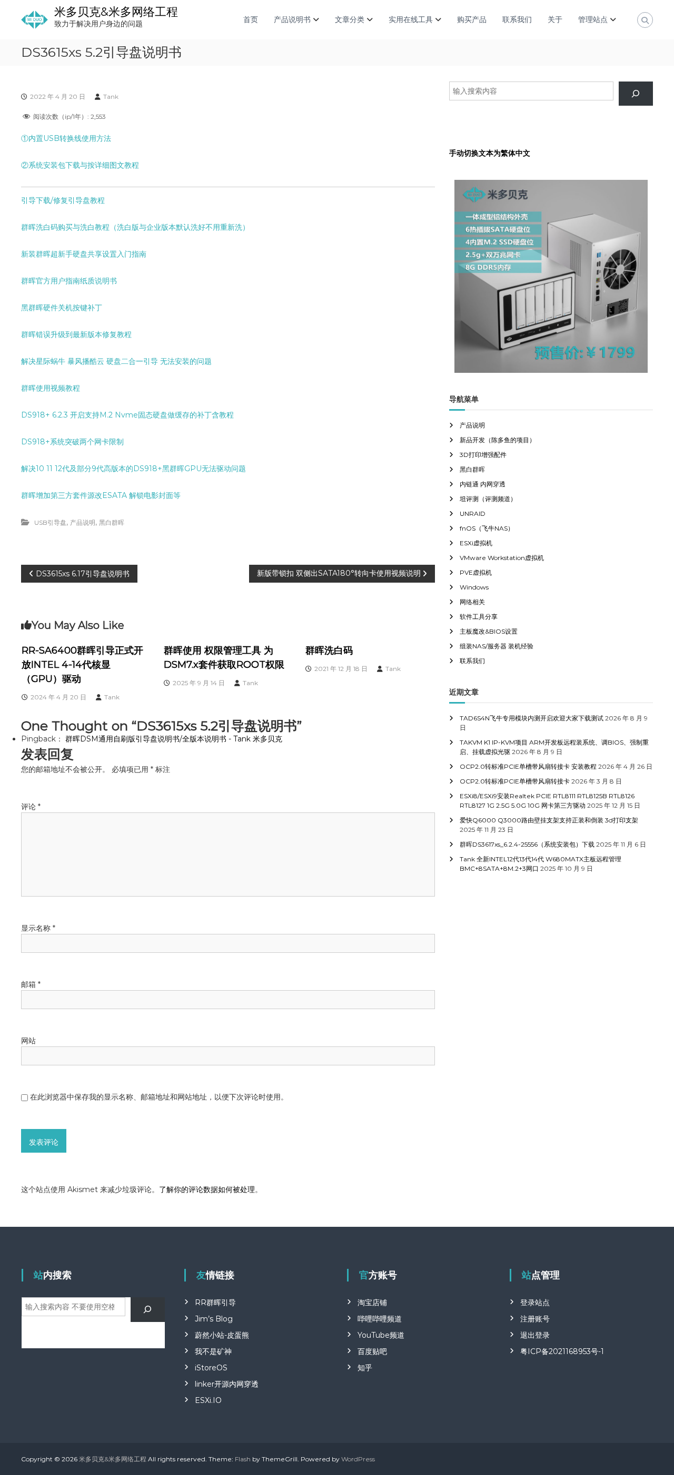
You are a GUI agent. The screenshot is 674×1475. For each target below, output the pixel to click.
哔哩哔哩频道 (380, 1319)
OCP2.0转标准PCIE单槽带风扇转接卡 (515, 781)
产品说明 (82, 522)
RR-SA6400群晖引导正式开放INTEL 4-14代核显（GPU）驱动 (82, 665)
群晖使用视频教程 (50, 388)
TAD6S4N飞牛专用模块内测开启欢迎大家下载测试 (531, 718)
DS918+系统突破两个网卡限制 (72, 441)
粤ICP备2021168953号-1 (562, 1351)
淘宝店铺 (372, 1302)
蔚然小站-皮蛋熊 (222, 1335)
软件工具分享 (479, 616)
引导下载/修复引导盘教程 (63, 200)
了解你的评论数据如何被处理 (207, 1189)
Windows (474, 587)
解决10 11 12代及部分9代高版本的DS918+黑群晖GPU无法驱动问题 (133, 468)
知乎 (365, 1367)
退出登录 (535, 1335)
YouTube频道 (381, 1335)
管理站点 (593, 19)
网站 (28, 1040)
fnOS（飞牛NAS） (487, 528)
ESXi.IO (208, 1400)
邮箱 (31, 984)
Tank (110, 96)
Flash (243, 1459)
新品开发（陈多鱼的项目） (498, 440)
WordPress (358, 1459)
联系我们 (517, 19)
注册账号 (535, 1319)
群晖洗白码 (329, 650)
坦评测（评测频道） (488, 499)
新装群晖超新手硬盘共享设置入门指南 (83, 254)
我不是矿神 (213, 1351)
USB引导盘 (50, 522)
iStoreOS (211, 1367)
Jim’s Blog (214, 1319)
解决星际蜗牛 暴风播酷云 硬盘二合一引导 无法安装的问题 (116, 361)
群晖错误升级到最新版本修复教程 (76, 334)
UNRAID (472, 513)
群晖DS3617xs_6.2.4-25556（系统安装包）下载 (527, 844)
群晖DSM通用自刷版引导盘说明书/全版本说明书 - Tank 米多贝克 (173, 739)
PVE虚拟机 (476, 572)
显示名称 (38, 928)
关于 (555, 19)
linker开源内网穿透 (227, 1384)
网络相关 (472, 602)
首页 (250, 19)
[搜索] (636, 94)
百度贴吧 (372, 1351)
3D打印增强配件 (483, 455)
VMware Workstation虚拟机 (502, 558)
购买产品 (472, 19)
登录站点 (535, 1302)
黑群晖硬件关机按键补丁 (61, 307)
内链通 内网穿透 (483, 484)
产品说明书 (292, 19)
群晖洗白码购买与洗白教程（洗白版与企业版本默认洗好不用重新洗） (135, 227)
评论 (31, 806)
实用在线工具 (411, 19)
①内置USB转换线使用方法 (66, 138)
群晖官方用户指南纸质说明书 (69, 281)
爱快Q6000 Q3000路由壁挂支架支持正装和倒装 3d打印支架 (549, 820)
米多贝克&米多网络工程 (116, 12)
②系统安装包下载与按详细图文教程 (80, 165)
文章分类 (349, 19)
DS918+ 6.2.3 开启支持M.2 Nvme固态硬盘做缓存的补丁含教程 (127, 415)
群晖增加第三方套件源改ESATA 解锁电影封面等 (101, 495)
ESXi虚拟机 (476, 543)
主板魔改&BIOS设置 (489, 631)
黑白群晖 (111, 522)
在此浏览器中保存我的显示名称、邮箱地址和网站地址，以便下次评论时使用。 (159, 1097)
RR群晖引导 (215, 1302)
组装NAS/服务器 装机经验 (496, 646)
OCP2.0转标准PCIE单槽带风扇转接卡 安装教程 (528, 766)
